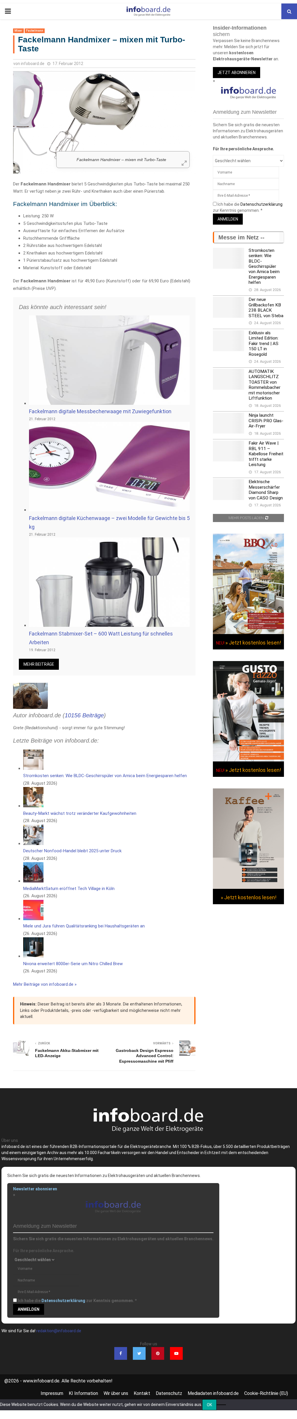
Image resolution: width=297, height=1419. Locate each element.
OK (209, 1404)
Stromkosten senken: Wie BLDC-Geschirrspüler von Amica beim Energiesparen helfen (105, 775)
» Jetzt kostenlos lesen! (253, 643)
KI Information (83, 1393)
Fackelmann (34, 30)
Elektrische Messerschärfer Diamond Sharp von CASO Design (266, 489)
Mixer (18, 30)
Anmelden (228, 219)
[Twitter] (139, 1353)
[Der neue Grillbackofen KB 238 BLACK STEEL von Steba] (228, 307)
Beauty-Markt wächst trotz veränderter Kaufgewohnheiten (79, 813)
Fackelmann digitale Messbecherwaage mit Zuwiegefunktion (100, 411)
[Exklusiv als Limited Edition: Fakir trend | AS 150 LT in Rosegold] (228, 340)
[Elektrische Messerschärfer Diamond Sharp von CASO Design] (228, 489)
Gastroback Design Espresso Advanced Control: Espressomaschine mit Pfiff (144, 1056)
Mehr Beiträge (38, 664)
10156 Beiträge (84, 715)
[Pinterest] (157, 1353)
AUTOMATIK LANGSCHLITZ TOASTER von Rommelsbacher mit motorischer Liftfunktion (264, 385)
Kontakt (142, 1393)
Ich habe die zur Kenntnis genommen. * (77, 1300)
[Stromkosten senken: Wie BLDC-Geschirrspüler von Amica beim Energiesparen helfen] (228, 258)
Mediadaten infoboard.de (213, 1393)
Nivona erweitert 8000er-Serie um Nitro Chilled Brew (73, 963)
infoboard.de (32, 63)
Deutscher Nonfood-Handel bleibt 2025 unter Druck (72, 850)
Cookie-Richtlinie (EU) (266, 1393)
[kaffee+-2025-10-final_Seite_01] (248, 887)
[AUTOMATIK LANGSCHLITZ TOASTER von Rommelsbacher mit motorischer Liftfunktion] (228, 379)
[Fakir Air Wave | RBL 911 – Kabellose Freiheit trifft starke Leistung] (228, 450)
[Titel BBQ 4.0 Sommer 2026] (248, 632)
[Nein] (221, 1404)
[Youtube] (176, 1353)
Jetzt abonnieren (237, 72)
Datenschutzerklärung (261, 204)
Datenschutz (169, 1393)
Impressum (52, 1393)
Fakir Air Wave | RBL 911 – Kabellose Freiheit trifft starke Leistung (266, 453)
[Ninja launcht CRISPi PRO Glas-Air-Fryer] (228, 423)
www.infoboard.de (41, 1381)
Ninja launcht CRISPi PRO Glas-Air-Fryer (266, 421)
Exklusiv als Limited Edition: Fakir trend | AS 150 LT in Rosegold (263, 343)
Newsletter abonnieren (35, 1189)
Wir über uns (116, 1393)
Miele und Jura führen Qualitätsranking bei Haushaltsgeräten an (84, 926)
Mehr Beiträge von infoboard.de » (45, 984)
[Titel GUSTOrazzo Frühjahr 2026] (248, 760)
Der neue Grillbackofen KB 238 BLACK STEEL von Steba (266, 307)
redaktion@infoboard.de (58, 1330)
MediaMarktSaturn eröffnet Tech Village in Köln (69, 888)
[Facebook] (120, 1353)
